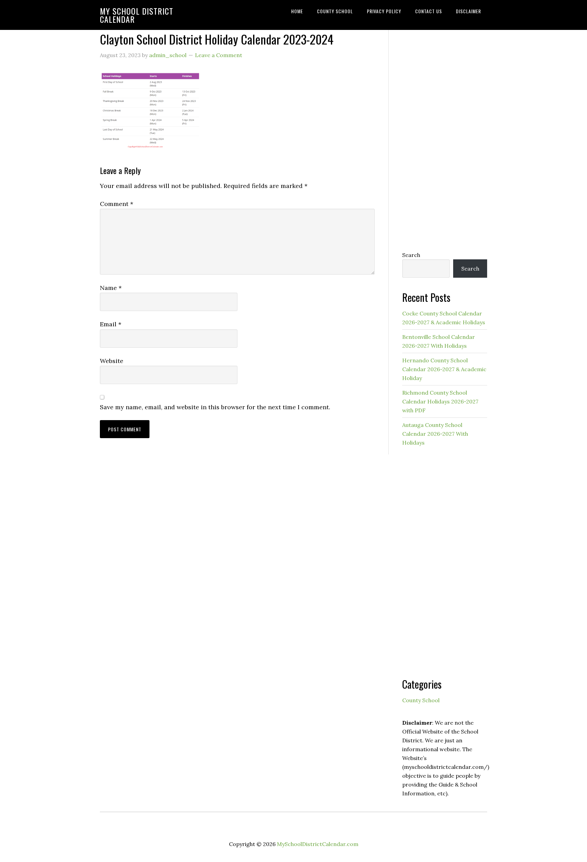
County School (421, 700)
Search (411, 255)
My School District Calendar (136, 15)
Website (111, 361)
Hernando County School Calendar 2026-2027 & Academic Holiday (444, 369)
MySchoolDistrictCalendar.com (317, 844)
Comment (116, 204)
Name (111, 288)
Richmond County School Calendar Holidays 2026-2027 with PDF (440, 401)
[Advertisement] (444, 135)
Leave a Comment (218, 55)
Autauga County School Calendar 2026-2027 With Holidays (435, 433)
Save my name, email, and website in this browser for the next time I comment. (215, 407)
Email (110, 324)
